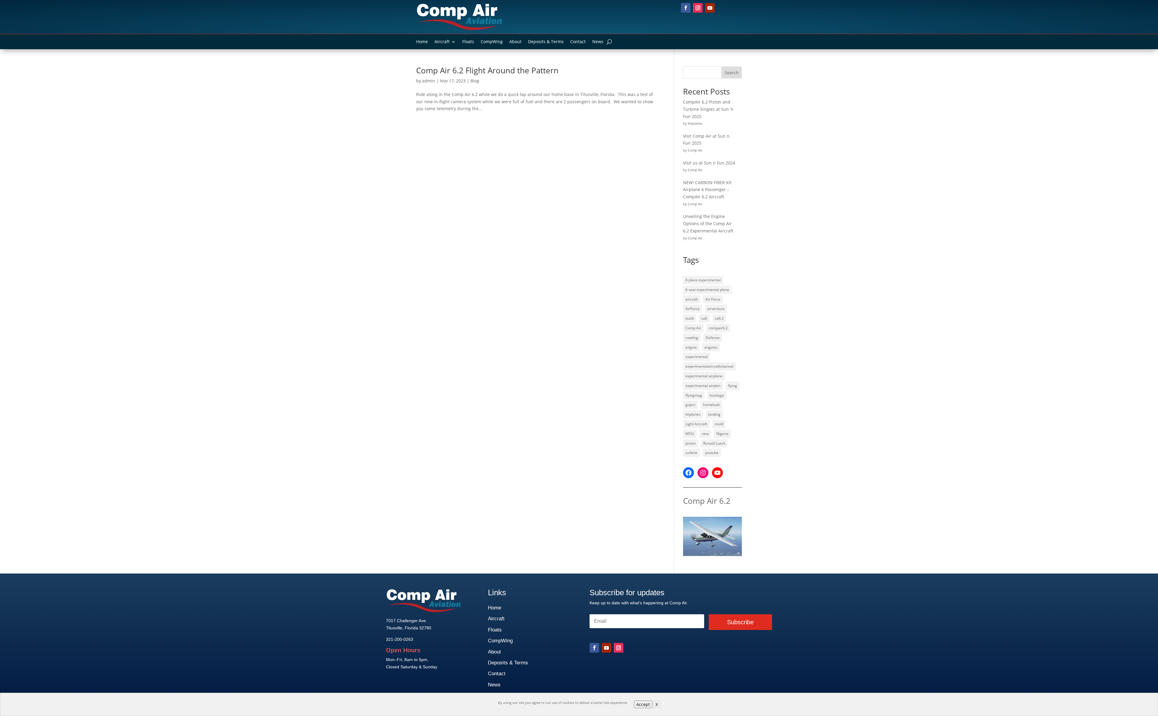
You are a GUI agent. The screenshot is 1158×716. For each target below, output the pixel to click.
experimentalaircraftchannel (709, 366)
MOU (689, 433)
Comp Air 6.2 (706, 500)
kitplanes (693, 414)
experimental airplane (704, 376)
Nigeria (722, 433)
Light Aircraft (696, 424)
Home (422, 42)
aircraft (691, 299)
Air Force (712, 299)
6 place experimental (703, 280)
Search (732, 72)
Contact (578, 42)
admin (428, 81)
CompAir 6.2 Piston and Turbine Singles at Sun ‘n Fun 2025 (708, 109)
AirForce (692, 308)
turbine (691, 452)
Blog (474, 81)
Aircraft (442, 42)
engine (691, 347)
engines (711, 347)
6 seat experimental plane (707, 289)
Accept (643, 704)
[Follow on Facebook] (686, 8)
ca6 (704, 318)
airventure (716, 308)
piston (690, 443)
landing (714, 414)
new (705, 433)
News (597, 42)
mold (719, 424)
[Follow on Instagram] (698, 8)
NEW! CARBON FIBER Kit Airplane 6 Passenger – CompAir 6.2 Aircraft (707, 190)
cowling (691, 337)
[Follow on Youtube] (710, 8)
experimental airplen (702, 385)
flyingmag (693, 395)
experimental (696, 356)
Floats (468, 42)
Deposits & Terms (546, 42)
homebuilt (711, 404)
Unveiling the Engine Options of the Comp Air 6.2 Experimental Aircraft (708, 223)
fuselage (717, 395)
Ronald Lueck (714, 443)
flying (732, 385)
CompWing (492, 42)
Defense (713, 337)
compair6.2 (718, 328)
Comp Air (693, 328)
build (689, 318)
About (515, 42)
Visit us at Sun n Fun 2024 (709, 163)
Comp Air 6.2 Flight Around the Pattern (487, 70)
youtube (712, 452)
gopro (690, 404)
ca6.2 (719, 318)
